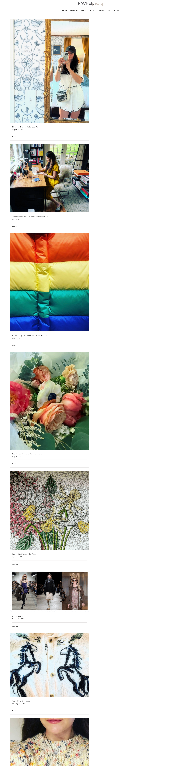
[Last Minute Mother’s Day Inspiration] (49, 401)
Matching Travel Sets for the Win (25, 127)
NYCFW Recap (17, 616)
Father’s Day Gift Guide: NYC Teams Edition (29, 336)
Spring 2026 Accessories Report (25, 554)
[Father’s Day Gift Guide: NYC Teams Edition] (49, 282)
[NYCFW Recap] (49, 591)
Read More (15, 137)
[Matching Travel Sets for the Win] (49, 71)
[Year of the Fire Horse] (49, 665)
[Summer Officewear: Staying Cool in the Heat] (49, 178)
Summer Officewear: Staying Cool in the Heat (30, 216)
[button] (109, 10)
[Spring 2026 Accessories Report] (49, 510)
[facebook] (114, 10)
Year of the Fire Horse (21, 701)
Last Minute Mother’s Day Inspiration (27, 454)
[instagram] (118, 10)
